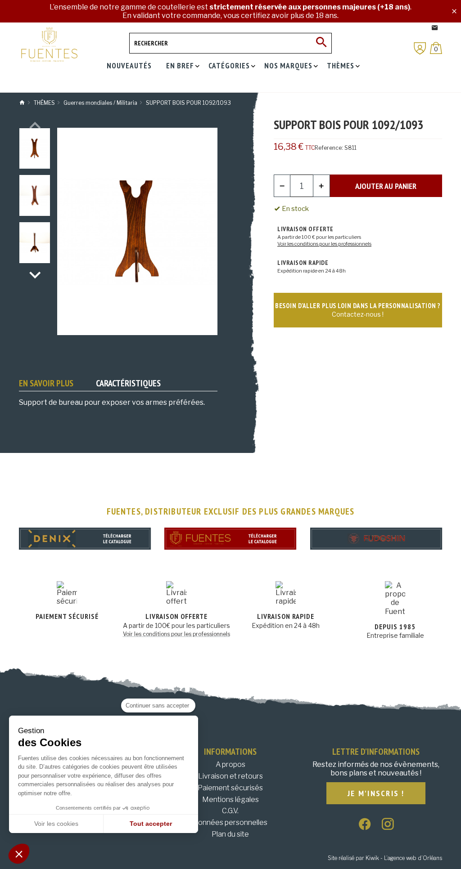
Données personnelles (230, 822)
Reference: (329, 147)
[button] (19, 854)
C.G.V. (230, 810)
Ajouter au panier (385, 186)
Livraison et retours (230, 776)
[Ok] (321, 43)
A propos (230, 764)
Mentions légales (230, 799)
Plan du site (230, 834)
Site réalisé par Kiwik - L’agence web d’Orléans (385, 858)
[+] (321, 186)
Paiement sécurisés (230, 788)
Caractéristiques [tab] (128, 383)
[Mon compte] (420, 48)
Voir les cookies (56, 823)
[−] (282, 186)
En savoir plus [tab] (46, 383)
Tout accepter (151, 823)
